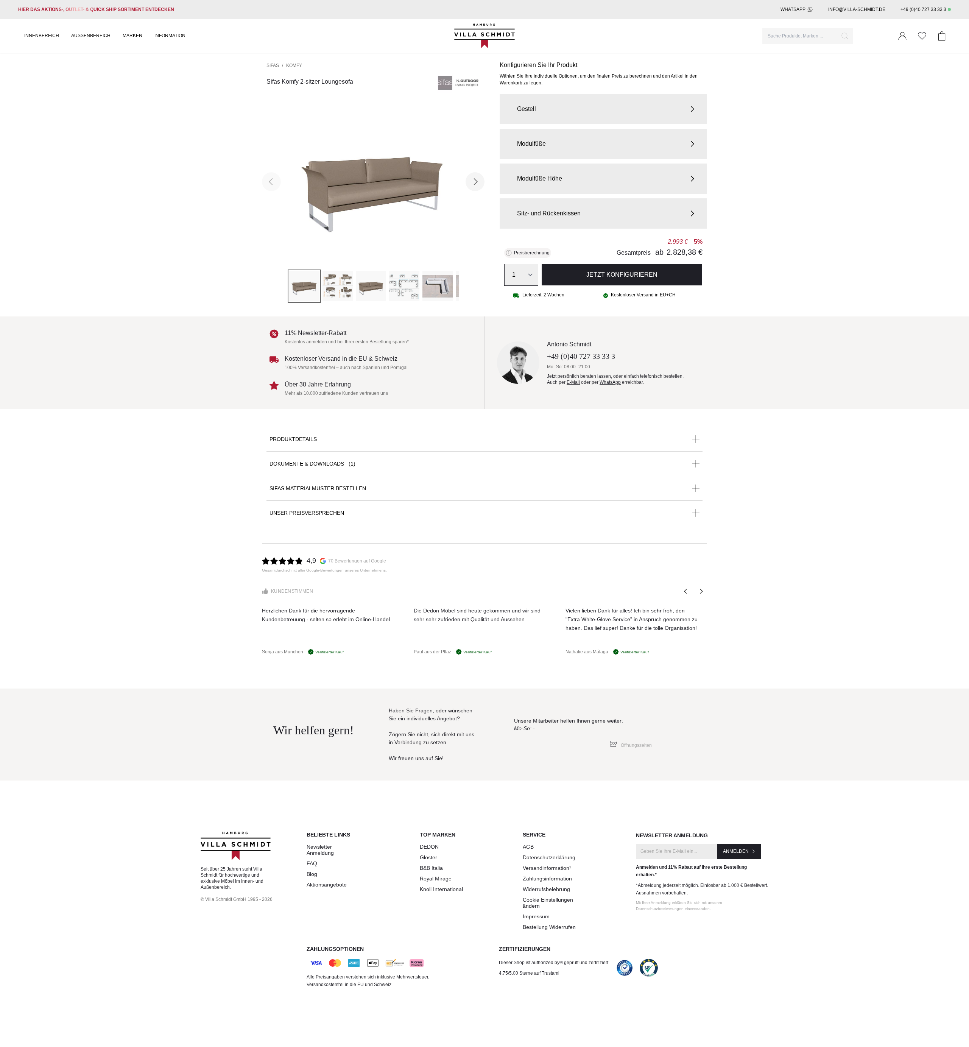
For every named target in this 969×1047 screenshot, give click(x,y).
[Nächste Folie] (701, 591)
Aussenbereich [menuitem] (91, 35)
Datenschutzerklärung (549, 857)
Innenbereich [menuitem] (41, 35)
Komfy (294, 65)
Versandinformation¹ (547, 868)
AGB (528, 847)
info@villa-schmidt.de (856, 9)
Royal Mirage (436, 879)
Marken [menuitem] (132, 35)
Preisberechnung (532, 253)
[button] (603, 109)
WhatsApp (792, 9)
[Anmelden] (902, 36)
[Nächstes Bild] (475, 181)
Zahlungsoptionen (335, 949)
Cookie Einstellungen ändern (548, 903)
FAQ (312, 863)
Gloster (428, 857)
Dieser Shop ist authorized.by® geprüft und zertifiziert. (554, 962)
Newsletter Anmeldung (320, 850)
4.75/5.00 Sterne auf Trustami (529, 973)
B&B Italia (431, 868)
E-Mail (573, 382)
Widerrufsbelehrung (546, 889)
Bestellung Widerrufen (549, 927)
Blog (312, 874)
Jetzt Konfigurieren (621, 274)
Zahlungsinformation (547, 879)
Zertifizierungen (524, 949)
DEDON (429, 847)
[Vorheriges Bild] (271, 181)
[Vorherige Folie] (686, 591)
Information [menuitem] (169, 35)
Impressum (536, 916)
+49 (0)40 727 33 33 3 (923, 9)
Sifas (272, 65)
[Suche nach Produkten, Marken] (844, 36)
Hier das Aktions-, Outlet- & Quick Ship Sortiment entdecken (96, 9)
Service (534, 835)
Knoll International (441, 889)
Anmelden (736, 851)
